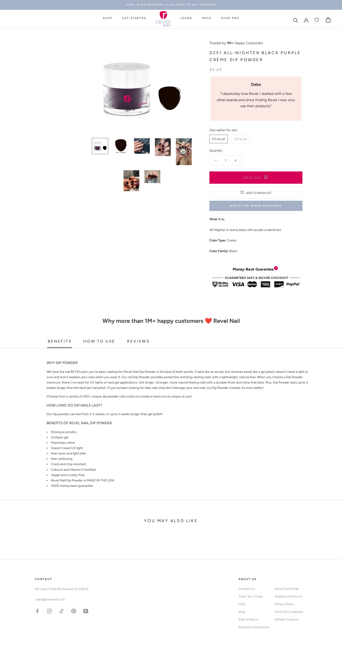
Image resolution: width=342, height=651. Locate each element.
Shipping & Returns (288, 596)
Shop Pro (230, 18)
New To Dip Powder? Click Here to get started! (171, 4)
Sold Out (252, 177)
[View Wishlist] (317, 20)
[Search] (295, 19)
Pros (206, 18)
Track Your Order (250, 596)
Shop (108, 18)
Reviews (138, 341)
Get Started (134, 18)
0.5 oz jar (218, 139)
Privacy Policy (284, 604)
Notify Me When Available (256, 205)
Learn (186, 18)
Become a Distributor (253, 627)
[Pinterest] (73, 611)
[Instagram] (49, 611)
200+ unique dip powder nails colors (109, 396)
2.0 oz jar (240, 139)
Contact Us (246, 589)
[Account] (306, 20)
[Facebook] (37, 611)
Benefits (60, 341)
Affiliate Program (287, 619)
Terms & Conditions (289, 612)
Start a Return (248, 619)
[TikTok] (61, 611)
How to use (99, 341)
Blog (241, 612)
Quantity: (216, 151)
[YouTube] (85, 611)
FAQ (241, 604)
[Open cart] (328, 20)
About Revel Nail (286, 589)
